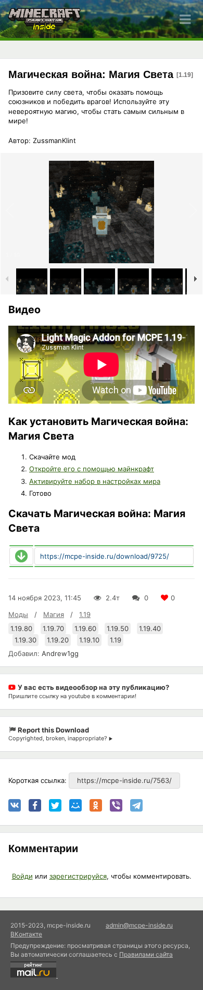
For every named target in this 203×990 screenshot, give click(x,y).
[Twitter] (55, 805)
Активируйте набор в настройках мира (94, 481)
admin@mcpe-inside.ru (139, 925)
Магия (53, 614)
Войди (22, 876)
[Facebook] (35, 805)
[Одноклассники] (96, 805)
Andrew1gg (60, 653)
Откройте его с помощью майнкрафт (91, 469)
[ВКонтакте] (14, 805)
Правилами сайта (146, 954)
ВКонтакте (26, 934)
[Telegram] (136, 805)
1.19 (85, 614)
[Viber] (116, 805)
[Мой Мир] (75, 805)
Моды (18, 614)
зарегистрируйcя (78, 876)
